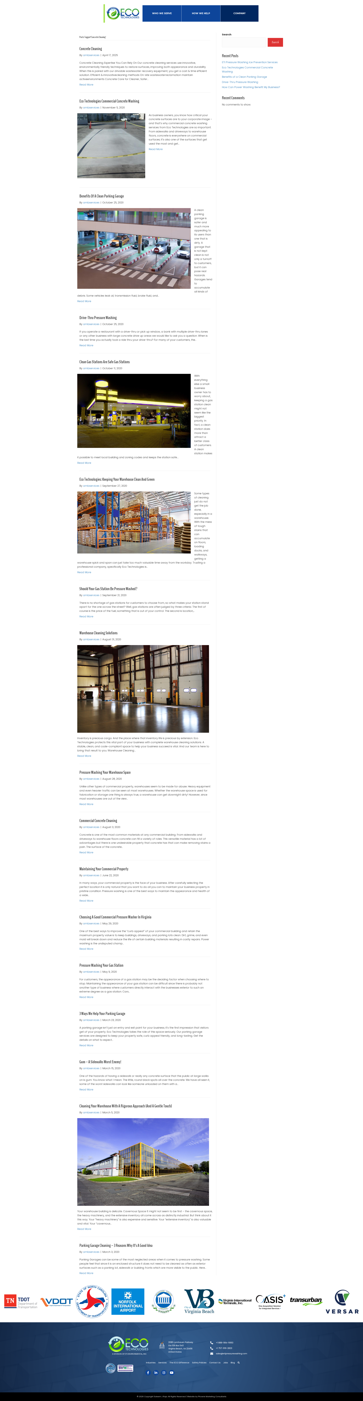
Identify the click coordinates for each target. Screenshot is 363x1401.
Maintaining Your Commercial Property (103, 869)
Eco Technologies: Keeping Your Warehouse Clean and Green (117, 479)
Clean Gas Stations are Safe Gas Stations (104, 362)
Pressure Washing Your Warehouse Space (105, 772)
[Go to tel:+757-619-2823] (233, 1348)
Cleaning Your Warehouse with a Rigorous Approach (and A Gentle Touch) (125, 1106)
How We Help (201, 13)
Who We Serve (162, 13)
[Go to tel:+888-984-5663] (233, 1343)
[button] (238, 1363)
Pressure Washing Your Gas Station (101, 965)
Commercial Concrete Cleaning (98, 821)
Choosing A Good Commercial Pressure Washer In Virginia (115, 917)
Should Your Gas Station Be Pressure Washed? (108, 589)
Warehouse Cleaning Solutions (98, 633)
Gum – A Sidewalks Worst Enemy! (100, 1062)
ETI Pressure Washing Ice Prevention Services (250, 62)
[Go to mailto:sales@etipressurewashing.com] (233, 1354)
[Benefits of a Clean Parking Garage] (134, 248)
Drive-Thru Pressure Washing (98, 318)
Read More (86, 84)
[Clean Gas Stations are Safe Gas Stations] (134, 411)
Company (239, 13)
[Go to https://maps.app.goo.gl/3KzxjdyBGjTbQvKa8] (181, 1348)
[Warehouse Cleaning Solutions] (143, 688)
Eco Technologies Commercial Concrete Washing (109, 101)
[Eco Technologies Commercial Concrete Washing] (111, 145)
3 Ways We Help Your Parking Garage (102, 1014)
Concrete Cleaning (90, 49)
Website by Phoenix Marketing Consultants (206, 1396)
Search (226, 34)
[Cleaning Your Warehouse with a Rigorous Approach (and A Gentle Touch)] (143, 1161)
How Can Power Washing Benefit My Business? (251, 87)
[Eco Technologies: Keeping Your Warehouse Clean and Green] (134, 522)
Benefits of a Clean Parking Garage (101, 196)
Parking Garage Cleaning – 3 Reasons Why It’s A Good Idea (115, 1245)
